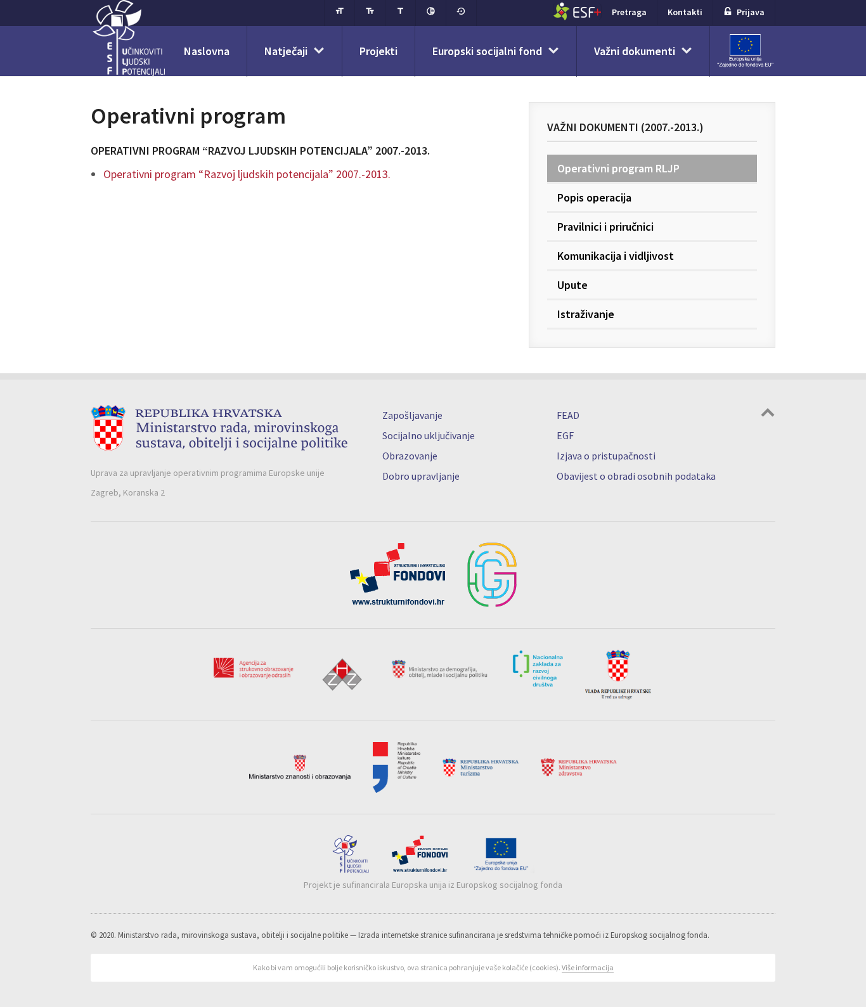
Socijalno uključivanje (428, 435)
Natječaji (285, 51)
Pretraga (629, 12)
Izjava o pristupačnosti (606, 455)
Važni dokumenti (634, 51)
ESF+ (577, 11)
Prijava (751, 12)
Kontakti (685, 12)
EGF (565, 435)
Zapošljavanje (412, 415)
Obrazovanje (409, 455)
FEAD (568, 415)
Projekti (378, 51)
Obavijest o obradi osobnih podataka (636, 476)
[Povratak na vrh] (767, 414)
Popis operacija (594, 197)
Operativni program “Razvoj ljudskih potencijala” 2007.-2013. (247, 174)
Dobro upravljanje (421, 476)
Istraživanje (585, 314)
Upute (572, 285)
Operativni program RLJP (618, 168)
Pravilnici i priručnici (605, 226)
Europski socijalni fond (487, 51)
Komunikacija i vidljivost (615, 255)
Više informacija (588, 967)
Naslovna (206, 51)
